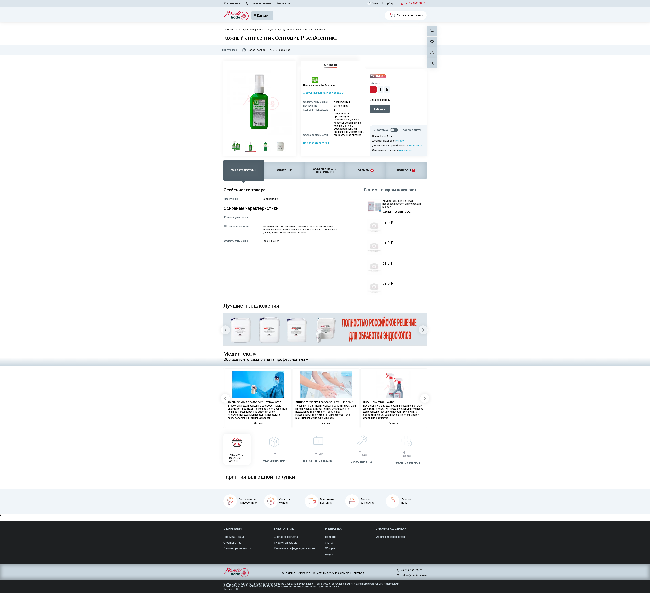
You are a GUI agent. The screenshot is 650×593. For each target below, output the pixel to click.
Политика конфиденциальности (294, 548)
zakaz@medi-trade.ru (414, 575)
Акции (329, 554)
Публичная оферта (285, 542)
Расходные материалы (249, 29)
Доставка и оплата (258, 3)
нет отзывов (229, 49)
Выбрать (379, 108)
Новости (330, 537)
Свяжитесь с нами (410, 15)
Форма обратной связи (390, 537)
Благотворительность (237, 548)
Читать (258, 423)
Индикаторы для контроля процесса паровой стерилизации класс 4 (401, 203)
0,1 (373, 89)
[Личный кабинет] (432, 52)
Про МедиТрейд (233, 537)
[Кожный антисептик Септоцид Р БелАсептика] (235, 146)
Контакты (283, 3)
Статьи (329, 542)
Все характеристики (316, 143)
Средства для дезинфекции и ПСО (286, 29)
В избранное (283, 49)
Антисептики (317, 29)
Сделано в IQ (230, 589)
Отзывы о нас (232, 542)
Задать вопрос (256, 49)
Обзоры (330, 548)
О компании (232, 3)
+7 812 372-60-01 (415, 3)
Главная (228, 29)
